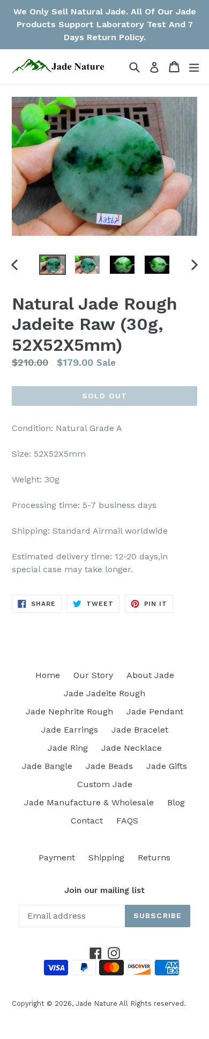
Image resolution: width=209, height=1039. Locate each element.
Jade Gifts (166, 766)
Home (47, 675)
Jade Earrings (69, 730)
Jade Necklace (131, 748)
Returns (154, 857)
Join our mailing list (104, 890)
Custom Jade (104, 784)
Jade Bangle (47, 766)
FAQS (127, 820)
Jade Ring (68, 748)
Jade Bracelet (139, 730)
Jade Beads (109, 766)
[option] (52, 265)
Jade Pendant (154, 711)
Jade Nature (96, 1003)
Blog (176, 802)
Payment (57, 857)
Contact (87, 820)
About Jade (150, 675)
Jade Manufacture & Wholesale (89, 802)
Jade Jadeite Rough (104, 693)
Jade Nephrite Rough (69, 711)
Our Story (93, 675)
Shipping (106, 857)
